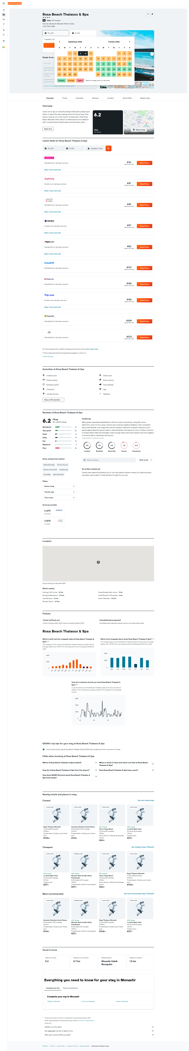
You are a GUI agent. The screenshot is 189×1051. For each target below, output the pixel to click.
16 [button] (75, 64)
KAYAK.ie (45, 1046)
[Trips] (4, 41)
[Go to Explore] (4, 30)
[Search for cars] (4, 19)
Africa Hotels (61, 1046)
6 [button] (59, 59)
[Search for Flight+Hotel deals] (4, 24)
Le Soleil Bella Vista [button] (134, 829)
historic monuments (50, 470)
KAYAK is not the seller (53, 1027)
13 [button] (59, 64)
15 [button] (70, 64)
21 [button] (65, 69)
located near (64, 470)
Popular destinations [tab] (70, 988)
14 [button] (65, 64)
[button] (3, 3)
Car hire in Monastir (88, 1001)
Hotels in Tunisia (72, 1046)
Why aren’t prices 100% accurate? (58, 1035)
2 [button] (75, 53)
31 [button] (129, 74)
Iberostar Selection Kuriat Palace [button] (83, 827)
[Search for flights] (4, 10)
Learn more (94, 349)
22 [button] (70, 69)
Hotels (52, 1046)
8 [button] (69, 59)
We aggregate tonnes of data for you (59, 1031)
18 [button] (86, 64)
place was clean (58, 474)
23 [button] (75, 69)
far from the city (62, 465)
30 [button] (75, 74)
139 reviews (56, 20)
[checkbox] (53, 512)
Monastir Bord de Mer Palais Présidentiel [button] (81, 877)
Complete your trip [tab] (53, 988)
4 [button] (85, 53)
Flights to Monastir (53, 1001)
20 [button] (59, 69)
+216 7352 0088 (49, 26)
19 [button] (91, 64)
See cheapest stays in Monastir (143, 847)
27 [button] (59, 74)
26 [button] (91, 69)
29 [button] (70, 74)
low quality (47, 474)
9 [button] (75, 59)
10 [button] (80, 59)
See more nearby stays (146, 800)
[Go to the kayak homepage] (15, 3)
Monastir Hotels (84, 1046)
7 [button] (64, 59)
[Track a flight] (4, 35)
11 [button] (85, 59)
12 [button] (91, 59)
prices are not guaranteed (86, 1020)
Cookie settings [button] (48, 356)
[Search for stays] (4, 14)
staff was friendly (49, 465)
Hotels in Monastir (122, 1001)
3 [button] (80, 53)
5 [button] (90, 53)
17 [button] (80, 64)
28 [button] (65, 74)
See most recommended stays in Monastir (139, 894)
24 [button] (80, 69)
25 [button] (86, 69)
